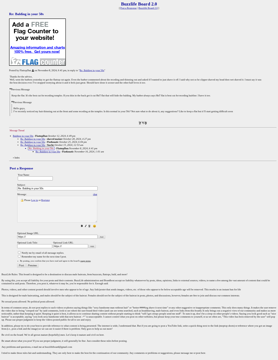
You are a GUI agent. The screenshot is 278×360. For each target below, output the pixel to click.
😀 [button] (94, 226)
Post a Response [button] (128, 8)
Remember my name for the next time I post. (44, 256)
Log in (34, 200)
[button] (81, 226)
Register (45, 200)
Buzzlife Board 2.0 (148, 8)
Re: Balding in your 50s (92, 70)
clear (95, 194)
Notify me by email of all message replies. (42, 252)
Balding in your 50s (23, 135)
